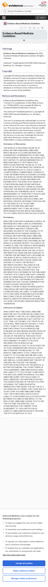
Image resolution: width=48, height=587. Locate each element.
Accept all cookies (24, 563)
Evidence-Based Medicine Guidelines (23, 23)
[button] (41, 17)
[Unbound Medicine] (42, 4)
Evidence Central (18, 5)
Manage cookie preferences (24, 578)
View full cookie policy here (14, 555)
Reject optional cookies (24, 571)
